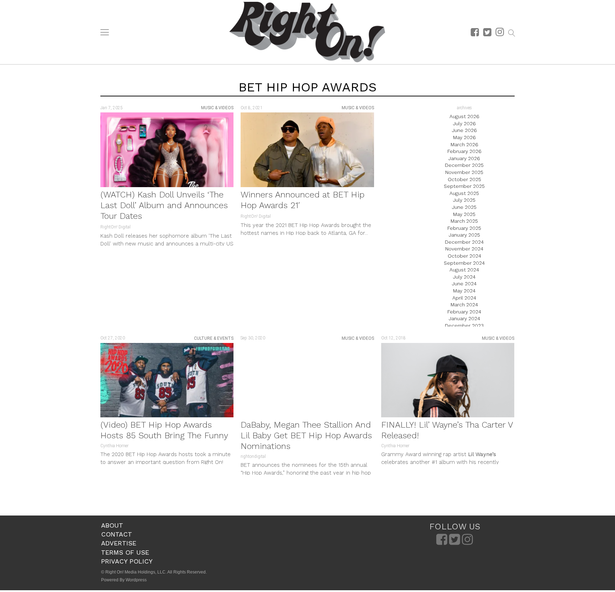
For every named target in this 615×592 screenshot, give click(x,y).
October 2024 (464, 256)
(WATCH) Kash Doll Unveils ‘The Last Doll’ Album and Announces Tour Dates (164, 205)
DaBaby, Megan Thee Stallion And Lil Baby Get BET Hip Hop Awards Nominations (306, 435)
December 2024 (464, 242)
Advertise (118, 543)
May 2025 (464, 214)
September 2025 (464, 186)
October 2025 (464, 179)
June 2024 (464, 283)
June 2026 (464, 130)
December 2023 (464, 325)
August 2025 (464, 193)
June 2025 (464, 207)
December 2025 (464, 165)
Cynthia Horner (114, 445)
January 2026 (464, 158)
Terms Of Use (125, 552)
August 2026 (464, 116)
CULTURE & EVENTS (213, 338)
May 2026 (464, 137)
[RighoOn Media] (307, 32)
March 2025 (464, 221)
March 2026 (464, 144)
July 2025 (464, 200)
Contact (116, 534)
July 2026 (464, 123)
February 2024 (464, 311)
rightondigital (253, 456)
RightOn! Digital (115, 226)
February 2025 (464, 228)
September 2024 (464, 263)
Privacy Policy (127, 561)
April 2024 (464, 298)
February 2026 (464, 151)
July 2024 (464, 277)
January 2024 (464, 318)
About (112, 525)
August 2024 (464, 270)
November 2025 (464, 172)
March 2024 (464, 304)
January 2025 (464, 235)
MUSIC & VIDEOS (217, 107)
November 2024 (464, 249)
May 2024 (464, 291)
